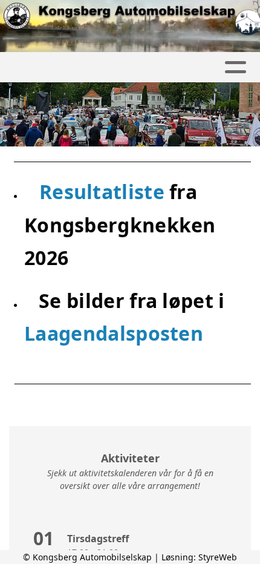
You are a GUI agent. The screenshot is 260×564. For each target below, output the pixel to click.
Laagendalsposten (113, 333)
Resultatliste (104, 192)
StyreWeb (217, 557)
